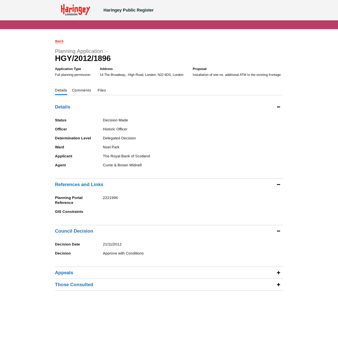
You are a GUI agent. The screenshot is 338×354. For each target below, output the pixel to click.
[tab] (61, 90)
